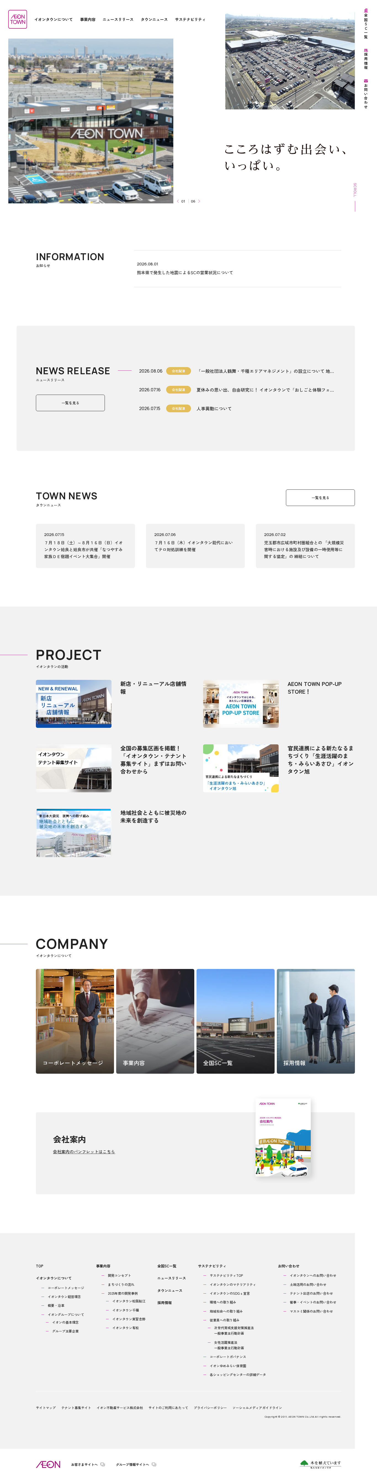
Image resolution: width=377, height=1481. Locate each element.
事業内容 (103, 1266)
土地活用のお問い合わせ (308, 1284)
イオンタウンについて (54, 1278)
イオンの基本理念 (65, 1322)
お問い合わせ (288, 1266)
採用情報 (164, 1302)
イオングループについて (66, 1314)
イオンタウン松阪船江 (128, 1301)
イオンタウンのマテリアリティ (233, 1284)
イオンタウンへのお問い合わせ (313, 1275)
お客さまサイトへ (84, 1464)
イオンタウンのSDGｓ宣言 (230, 1293)
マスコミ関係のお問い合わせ (311, 1311)
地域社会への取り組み (226, 1311)
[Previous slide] (178, 201)
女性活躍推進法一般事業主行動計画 (229, 1345)
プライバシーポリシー (210, 1407)
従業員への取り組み (225, 1320)
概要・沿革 (56, 1305)
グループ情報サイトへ (132, 1464)
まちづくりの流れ (121, 1284)
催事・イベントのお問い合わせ (313, 1302)
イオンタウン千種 (125, 1310)
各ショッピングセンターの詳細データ (238, 1374)
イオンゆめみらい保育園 (228, 1365)
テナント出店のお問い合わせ (311, 1293)
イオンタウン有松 (125, 1327)
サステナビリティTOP (226, 1275)
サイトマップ (46, 1407)
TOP (39, 1266)
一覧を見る (70, 402)
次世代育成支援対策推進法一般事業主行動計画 (234, 1330)
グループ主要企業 (65, 1331)
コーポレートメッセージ (66, 1287)
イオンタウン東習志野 (128, 1318)
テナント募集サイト (76, 1407)
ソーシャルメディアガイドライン (257, 1407)
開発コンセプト (119, 1275)
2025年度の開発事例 (123, 1293)
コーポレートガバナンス (228, 1356)
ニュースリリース (171, 1278)
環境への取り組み (223, 1302)
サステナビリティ (212, 1266)
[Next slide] (198, 201)
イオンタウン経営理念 (64, 1296)
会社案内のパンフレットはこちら (84, 1151)
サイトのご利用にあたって (168, 1407)
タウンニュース (169, 1290)
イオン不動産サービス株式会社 (120, 1407)
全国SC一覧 (166, 1266)
